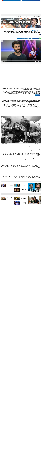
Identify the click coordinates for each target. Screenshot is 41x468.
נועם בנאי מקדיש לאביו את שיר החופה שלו (33, 99)
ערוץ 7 (39, 16)
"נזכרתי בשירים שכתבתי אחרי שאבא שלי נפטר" (33, 96)
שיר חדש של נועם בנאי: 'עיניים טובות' (34, 98)
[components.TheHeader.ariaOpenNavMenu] (35, 0)
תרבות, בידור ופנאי (36, 16)
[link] (33, 187)
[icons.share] (1, 0)
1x (39, 61)
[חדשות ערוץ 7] (20, 0)
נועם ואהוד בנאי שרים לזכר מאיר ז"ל (34, 97)
